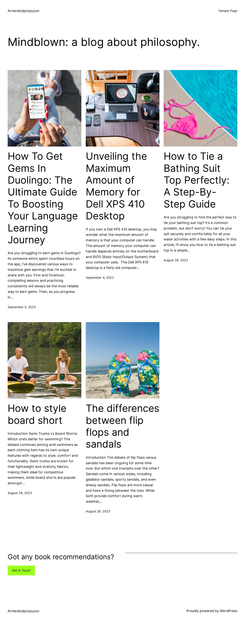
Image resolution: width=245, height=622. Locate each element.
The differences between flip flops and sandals (122, 426)
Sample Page (227, 11)
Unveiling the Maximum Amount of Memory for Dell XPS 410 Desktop (116, 186)
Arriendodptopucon (23, 11)
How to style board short (37, 414)
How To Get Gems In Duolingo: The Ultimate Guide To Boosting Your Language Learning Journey (43, 198)
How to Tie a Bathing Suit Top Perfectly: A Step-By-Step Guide (196, 180)
